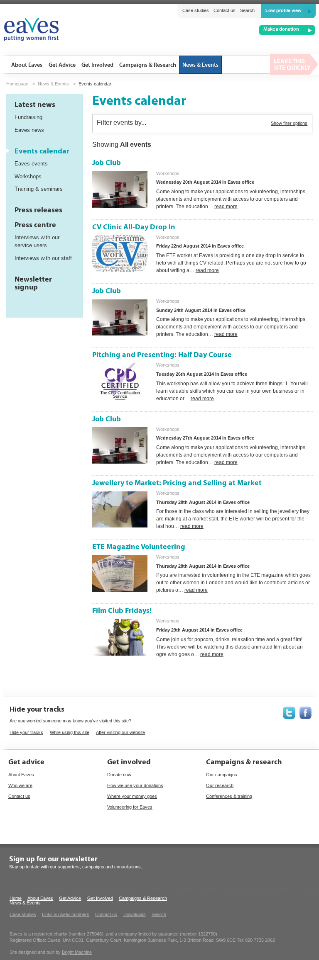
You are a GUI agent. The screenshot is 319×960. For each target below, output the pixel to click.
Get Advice (70, 898)
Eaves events (31, 163)
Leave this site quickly (294, 64)
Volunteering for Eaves (129, 806)
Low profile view (283, 10)
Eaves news (29, 130)
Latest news (35, 105)
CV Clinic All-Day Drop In (133, 227)
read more (226, 206)
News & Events (53, 83)
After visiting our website (120, 732)
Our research (219, 785)
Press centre (35, 225)
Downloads (134, 914)
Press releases (38, 210)
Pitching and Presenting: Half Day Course (162, 354)
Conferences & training (229, 796)
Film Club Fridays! (122, 610)
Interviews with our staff (43, 258)
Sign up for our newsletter (53, 859)
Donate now (119, 774)
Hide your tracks (26, 732)
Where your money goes (132, 796)
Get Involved (100, 898)
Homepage (17, 83)
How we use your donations (135, 785)
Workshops (28, 176)
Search (247, 10)
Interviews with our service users (37, 241)
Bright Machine (77, 952)
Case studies (195, 10)
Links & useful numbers (65, 914)
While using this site (69, 732)
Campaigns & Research (143, 898)
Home (16, 898)
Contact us (224, 10)
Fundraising (28, 117)
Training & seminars (39, 189)
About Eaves (21, 774)
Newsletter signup (33, 283)
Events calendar (42, 151)
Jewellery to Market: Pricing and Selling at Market (177, 483)
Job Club (106, 162)
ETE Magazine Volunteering (138, 546)
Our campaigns (221, 774)
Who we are (20, 785)
